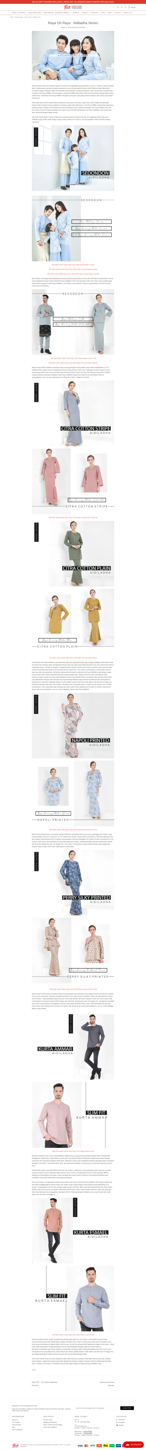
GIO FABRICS (73, 7)
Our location (16, 1422)
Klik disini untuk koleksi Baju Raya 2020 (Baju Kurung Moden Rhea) (73, 658)
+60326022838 (87, 1433)
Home (11, 17)
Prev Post (35, 1385)
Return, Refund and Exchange (52, 1425)
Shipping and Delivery (50, 1422)
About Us (15, 1420)
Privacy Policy (47, 1420)
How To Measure (17, 1429)
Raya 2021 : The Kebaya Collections (44, 1382)
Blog (13, 1427)
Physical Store (16, 1425)
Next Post (111, 1385)
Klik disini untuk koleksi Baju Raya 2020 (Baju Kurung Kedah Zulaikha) (73, 363)
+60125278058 (87, 1431)
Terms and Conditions (50, 1427)
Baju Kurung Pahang (107, 1382)
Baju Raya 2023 (19, 17)
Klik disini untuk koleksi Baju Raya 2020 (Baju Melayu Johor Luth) (73, 358)
